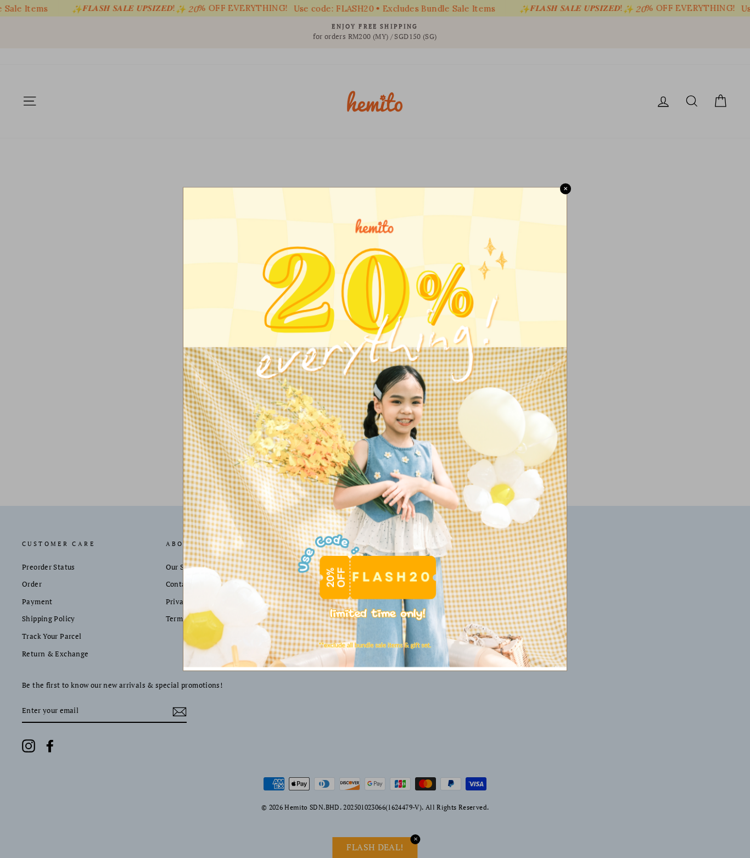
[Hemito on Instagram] (28, 746)
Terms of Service (194, 618)
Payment (37, 601)
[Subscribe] (179, 711)
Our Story (182, 567)
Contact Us (184, 584)
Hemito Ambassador (343, 567)
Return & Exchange (55, 654)
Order (32, 584)
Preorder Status (48, 567)
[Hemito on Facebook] (50, 746)
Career (320, 584)
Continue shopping (375, 252)
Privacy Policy (190, 601)
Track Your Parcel (51, 636)
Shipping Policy (48, 618)
